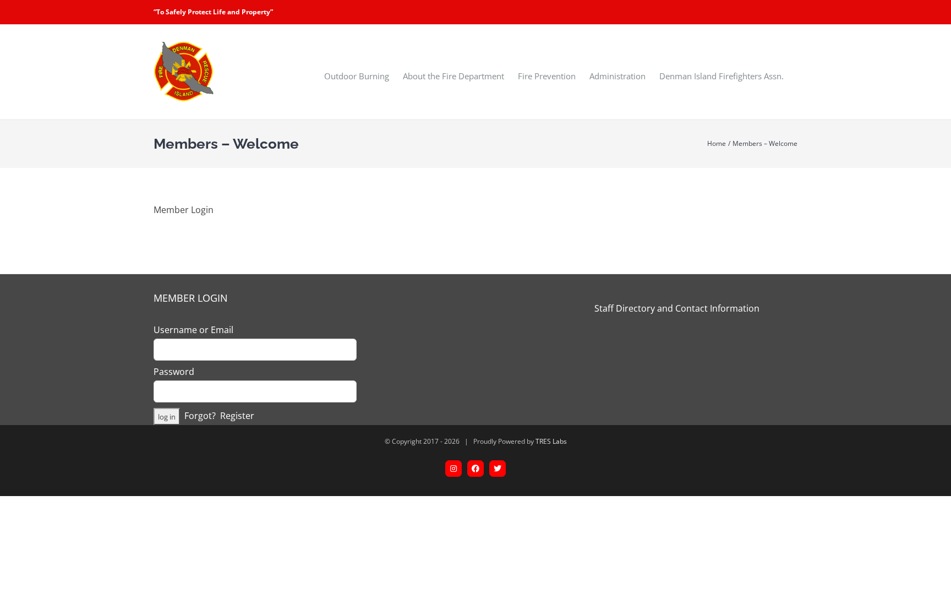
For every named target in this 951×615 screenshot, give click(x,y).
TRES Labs (551, 441)
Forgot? (200, 416)
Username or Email (193, 330)
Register (237, 416)
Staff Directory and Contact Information (676, 308)
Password (174, 372)
